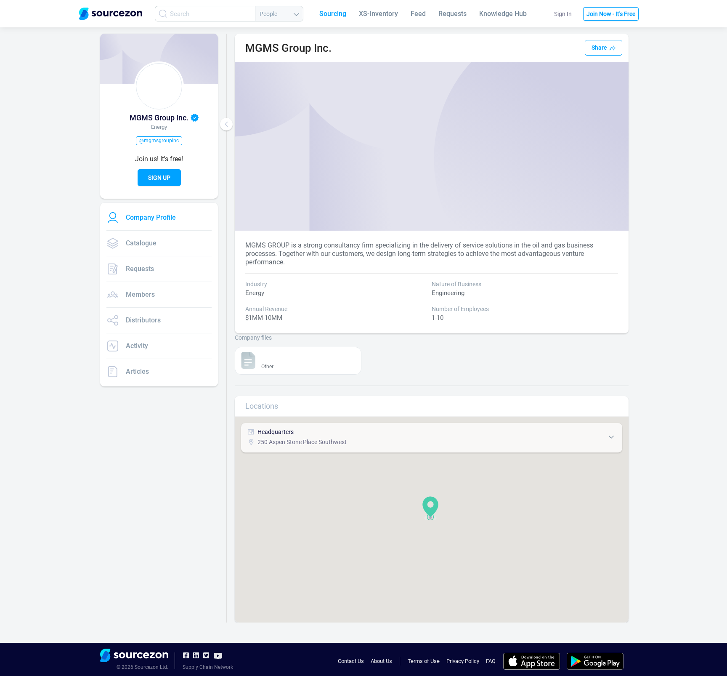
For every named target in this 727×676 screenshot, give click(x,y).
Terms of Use (424, 661)
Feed (418, 14)
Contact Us (351, 661)
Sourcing (332, 14)
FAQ (491, 661)
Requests (452, 14)
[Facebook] (186, 656)
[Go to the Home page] (110, 14)
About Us (381, 661)
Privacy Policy (462, 661)
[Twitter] (206, 656)
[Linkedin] (196, 656)
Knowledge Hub (503, 14)
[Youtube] (218, 655)
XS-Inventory (378, 14)
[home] (134, 657)
